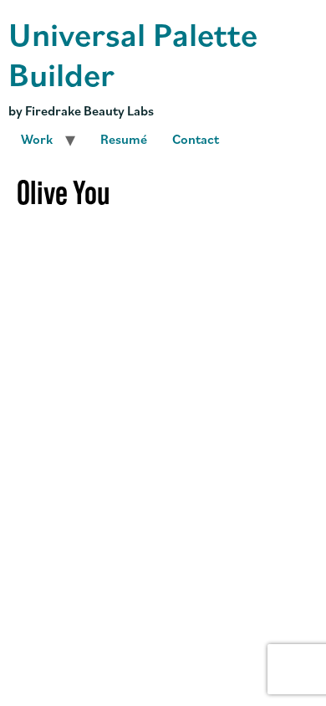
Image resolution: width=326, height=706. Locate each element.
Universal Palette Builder (132, 53)
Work (37, 138)
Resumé (123, 138)
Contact (195, 138)
